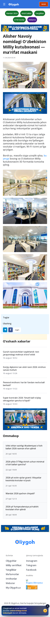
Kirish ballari (26, 13)
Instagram (31, 560)
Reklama (32, 20)
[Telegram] (5, 329)
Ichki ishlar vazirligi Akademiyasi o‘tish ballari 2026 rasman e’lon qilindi (24, 447)
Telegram (31, 565)
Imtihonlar (11, 578)
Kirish (43, 4)
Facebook (31, 569)
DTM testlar (19, 20)
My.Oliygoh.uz (13, 587)
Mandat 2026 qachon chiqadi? (20, 493)
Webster (10, 583)
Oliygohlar (11, 560)
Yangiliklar (40, 13)
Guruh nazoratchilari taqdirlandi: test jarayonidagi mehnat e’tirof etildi (21, 353)
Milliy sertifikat (14, 565)
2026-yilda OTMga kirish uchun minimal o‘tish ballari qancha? (25, 463)
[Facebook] (10, 329)
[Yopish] (47, 606)
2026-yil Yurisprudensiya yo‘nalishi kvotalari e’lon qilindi (22, 508)
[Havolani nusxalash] (17, 329)
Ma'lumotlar (12, 574)
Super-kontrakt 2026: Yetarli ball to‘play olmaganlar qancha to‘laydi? (22, 399)
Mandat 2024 (11, 13)
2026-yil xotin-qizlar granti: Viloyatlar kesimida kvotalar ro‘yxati (23, 479)
